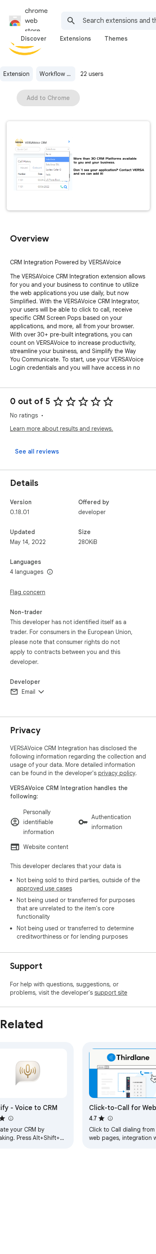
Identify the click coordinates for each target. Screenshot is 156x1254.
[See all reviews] (37, 451)
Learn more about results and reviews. (61, 428)
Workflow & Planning (57, 74)
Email (28, 691)
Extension (16, 74)
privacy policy (116, 773)
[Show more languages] (50, 572)
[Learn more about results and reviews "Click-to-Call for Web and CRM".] (110, 1118)
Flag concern (27, 592)
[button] (78, 166)
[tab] (33, 38)
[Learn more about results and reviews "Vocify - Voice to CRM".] (10, 1118)
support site (110, 992)
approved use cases (44, 888)
